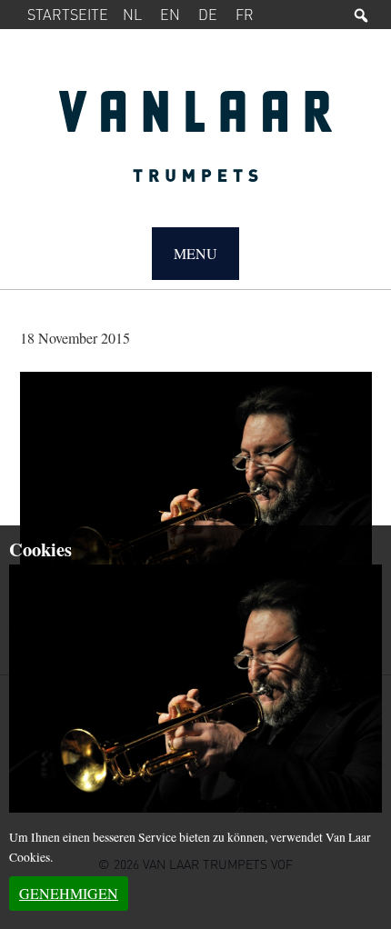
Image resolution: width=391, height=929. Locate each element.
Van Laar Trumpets (196, 145)
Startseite (67, 14)
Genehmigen (68, 893)
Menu (195, 253)
